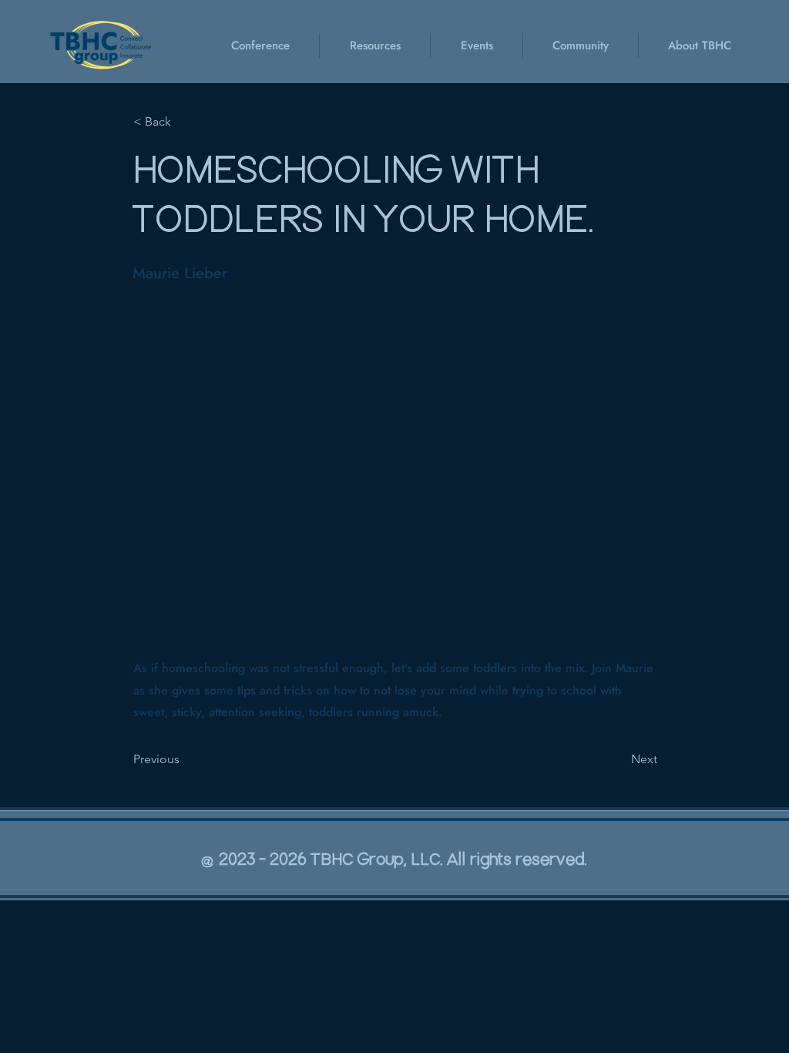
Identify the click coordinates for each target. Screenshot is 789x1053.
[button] (476, 45)
